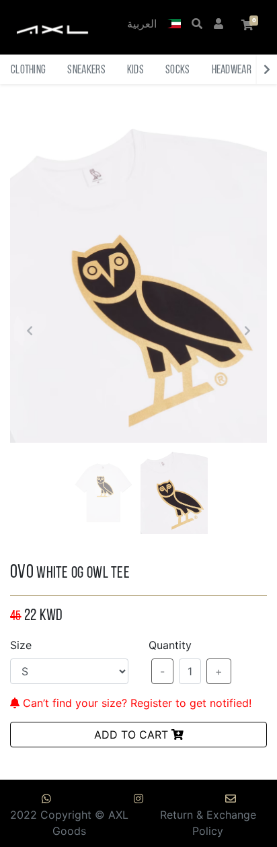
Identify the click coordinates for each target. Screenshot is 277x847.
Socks (177, 70)
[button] (174, 24)
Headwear (231, 70)
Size (21, 645)
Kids (135, 70)
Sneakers (86, 70)
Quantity (170, 645)
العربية (142, 25)
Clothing (28, 70)
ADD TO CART (132, 734)
